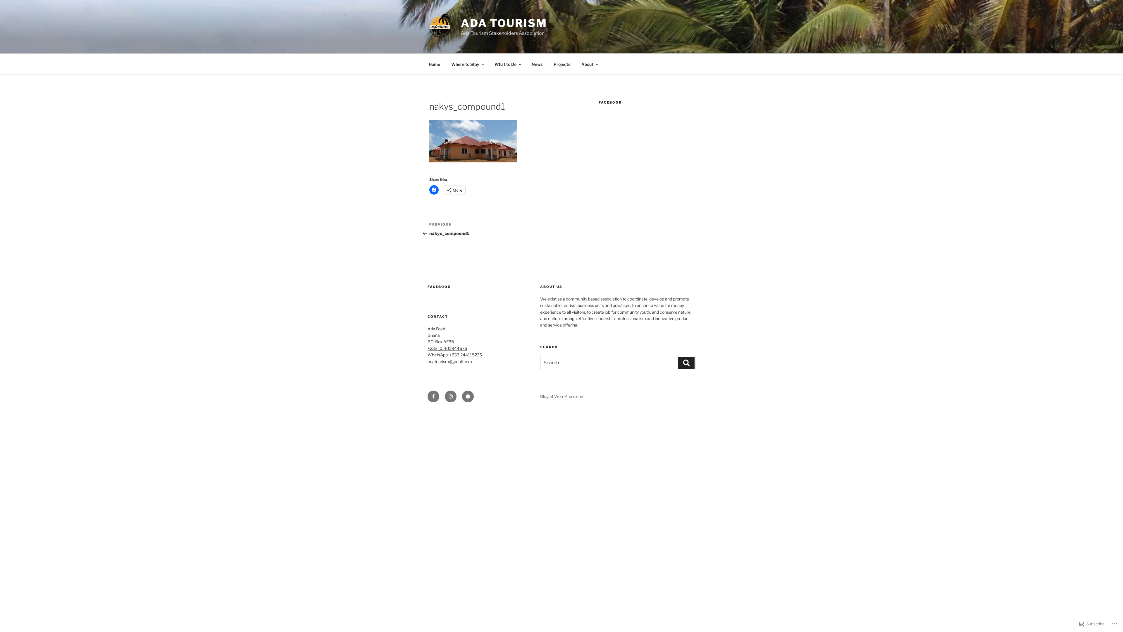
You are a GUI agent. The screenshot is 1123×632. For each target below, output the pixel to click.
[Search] (686, 363)
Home (434, 64)
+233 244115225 (465, 354)
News (537, 64)
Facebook (610, 102)
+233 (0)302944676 (447, 348)
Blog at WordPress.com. (562, 396)
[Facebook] (433, 396)
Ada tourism (504, 23)
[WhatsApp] (468, 396)
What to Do (505, 64)
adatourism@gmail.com (450, 361)
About (587, 64)
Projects (562, 64)
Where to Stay (465, 64)
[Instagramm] (451, 396)
